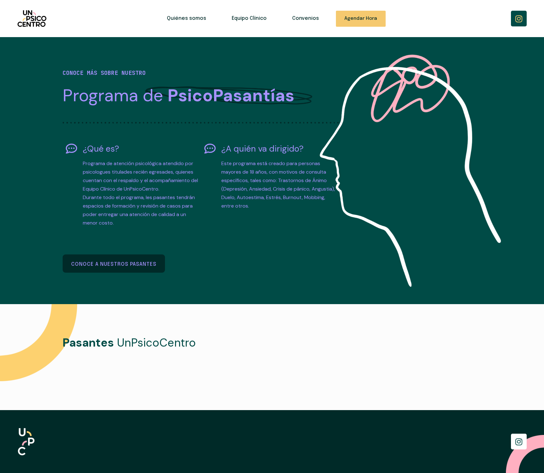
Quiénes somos (186, 18)
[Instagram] (519, 18)
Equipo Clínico (249, 18)
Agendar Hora (360, 18)
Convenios (305, 18)
